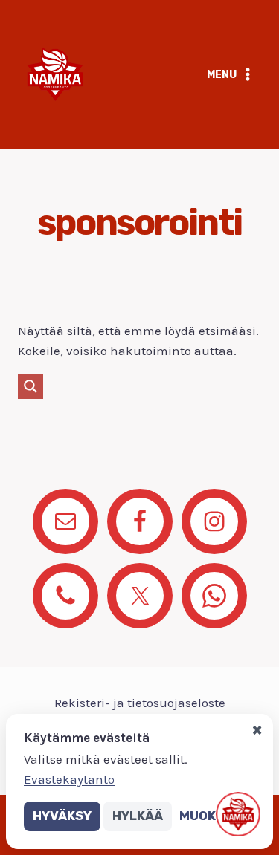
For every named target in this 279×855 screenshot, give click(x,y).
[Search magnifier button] (30, 386)
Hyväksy (62, 815)
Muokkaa (210, 815)
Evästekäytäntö (69, 779)
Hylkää (137, 815)
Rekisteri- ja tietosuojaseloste (139, 702)
